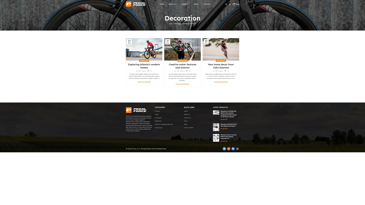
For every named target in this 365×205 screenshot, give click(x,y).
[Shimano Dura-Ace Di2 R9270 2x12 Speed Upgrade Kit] (216, 138)
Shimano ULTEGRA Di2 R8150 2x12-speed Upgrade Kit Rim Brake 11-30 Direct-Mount (229, 114)
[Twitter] (224, 148)
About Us (187, 114)
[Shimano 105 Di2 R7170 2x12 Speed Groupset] (216, 127)
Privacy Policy (146, 149)
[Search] (226, 4)
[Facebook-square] (233, 148)
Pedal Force (161, 149)
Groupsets (158, 118)
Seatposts (158, 121)
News (186, 121)
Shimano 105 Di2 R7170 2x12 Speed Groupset (229, 125)
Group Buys (158, 128)
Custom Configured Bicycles (164, 124)
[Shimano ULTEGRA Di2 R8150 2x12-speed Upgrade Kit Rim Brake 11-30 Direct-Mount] (216, 115)
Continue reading (144, 82)
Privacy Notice (188, 128)
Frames (157, 111)
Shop (185, 124)
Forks (157, 114)
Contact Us (187, 118)
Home (170, 23)
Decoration (144, 60)
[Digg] (237, 148)
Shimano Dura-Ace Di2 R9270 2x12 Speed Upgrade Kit (228, 136)
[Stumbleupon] (228, 148)
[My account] (230, 4)
